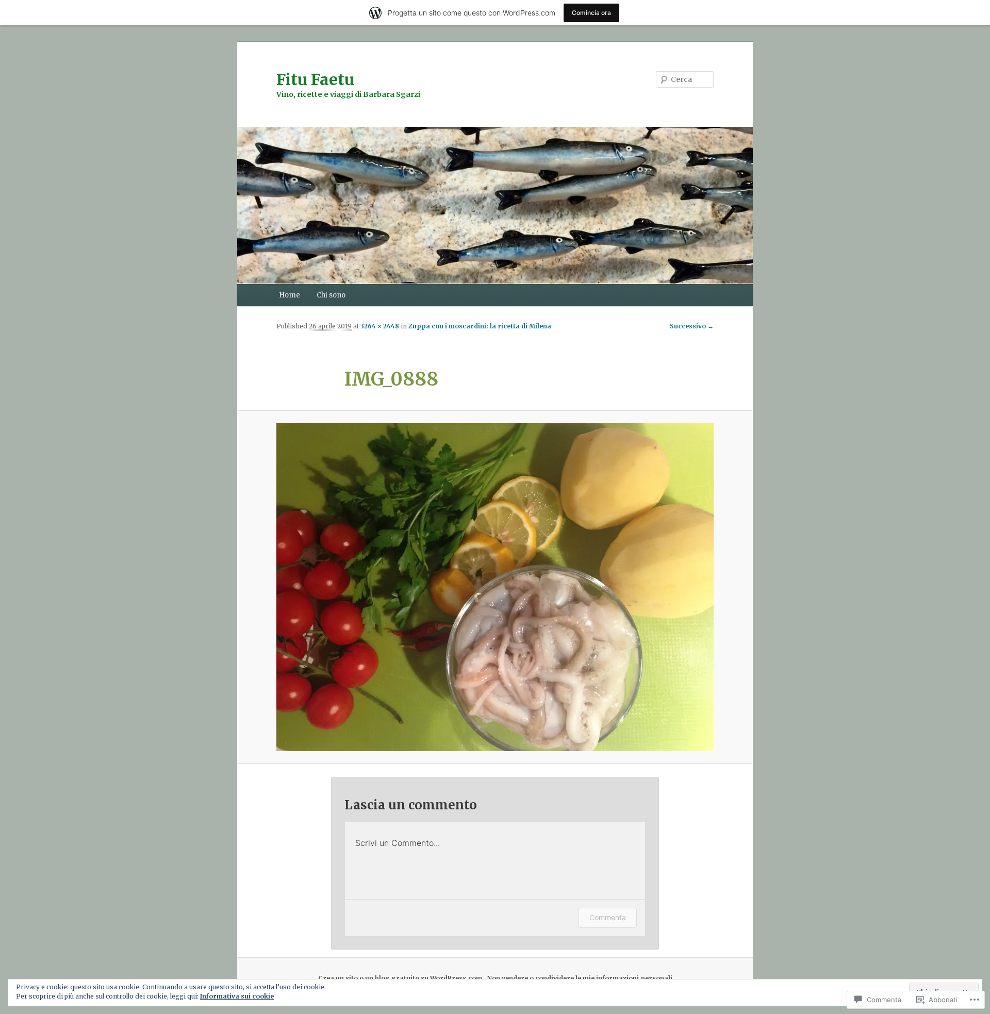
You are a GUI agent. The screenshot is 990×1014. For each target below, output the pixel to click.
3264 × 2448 (379, 326)
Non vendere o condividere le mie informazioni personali (579, 978)
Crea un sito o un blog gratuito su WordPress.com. (401, 978)
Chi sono (331, 295)
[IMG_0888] (495, 587)
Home (289, 295)
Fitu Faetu (315, 79)
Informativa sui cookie (237, 996)
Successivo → (692, 326)
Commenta (607, 917)
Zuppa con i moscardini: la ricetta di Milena (479, 326)
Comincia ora (591, 12)
